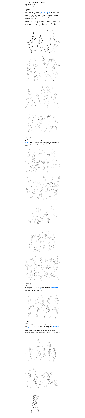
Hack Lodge (43, 289)
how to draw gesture (45, 12)
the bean (27, 142)
